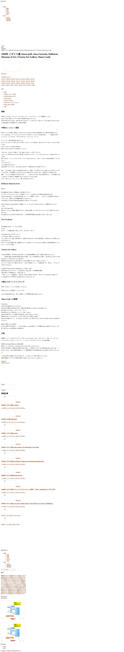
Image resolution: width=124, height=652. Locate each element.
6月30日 (28, 83)
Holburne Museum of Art (10, 96)
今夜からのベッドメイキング (11, 102)
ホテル (8, 563)
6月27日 (13, 83)
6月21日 (18, 81)
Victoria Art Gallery (8, 100)
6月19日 (8, 81)
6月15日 (23, 79)
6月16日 (28, 79)
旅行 (5, 562)
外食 (8, 560)
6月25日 (3, 83)
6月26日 (8, 83)
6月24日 (33, 81)
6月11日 (3, 79)
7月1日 (32, 83)
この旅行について (5, 77)
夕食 (5, 106)
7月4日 (11, 85)
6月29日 (23, 83)
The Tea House (7, 98)
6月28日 (18, 83)
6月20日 (13, 81)
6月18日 (3, 81)
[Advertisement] (62, 33)
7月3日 (7, 85)
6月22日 (23, 81)
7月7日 (24, 85)
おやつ (8, 559)
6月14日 (18, 79)
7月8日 (29, 85)
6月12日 (8, 79)
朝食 (5, 92)
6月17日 (33, 79)
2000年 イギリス (5, 362)
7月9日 (33, 85)
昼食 (8, 556)
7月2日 (3, 85)
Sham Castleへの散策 (9, 104)
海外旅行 (3, 361)
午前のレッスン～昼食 (10, 94)
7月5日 (16, 85)
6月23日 (28, 81)
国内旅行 (9, 565)
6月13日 (13, 79)
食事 (5, 553)
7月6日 (20, 85)
